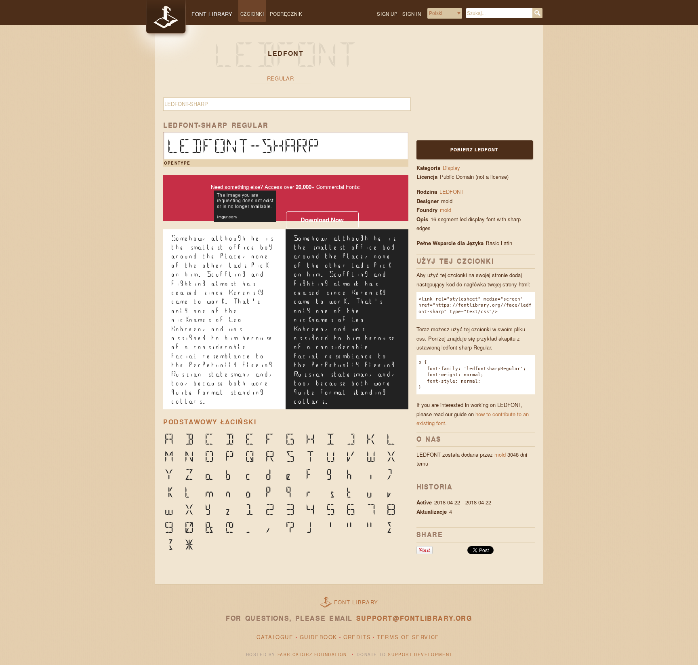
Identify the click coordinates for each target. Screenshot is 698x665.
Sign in (411, 14)
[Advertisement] (466, 87)
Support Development (420, 654)
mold (446, 210)
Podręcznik (286, 14)
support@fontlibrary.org (414, 618)
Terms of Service (408, 637)
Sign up (387, 14)
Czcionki (252, 14)
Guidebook (318, 637)
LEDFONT (451, 191)
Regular (280, 78)
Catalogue (274, 637)
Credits (357, 637)
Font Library (356, 602)
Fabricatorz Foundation (312, 654)
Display (451, 168)
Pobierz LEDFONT (474, 149)
